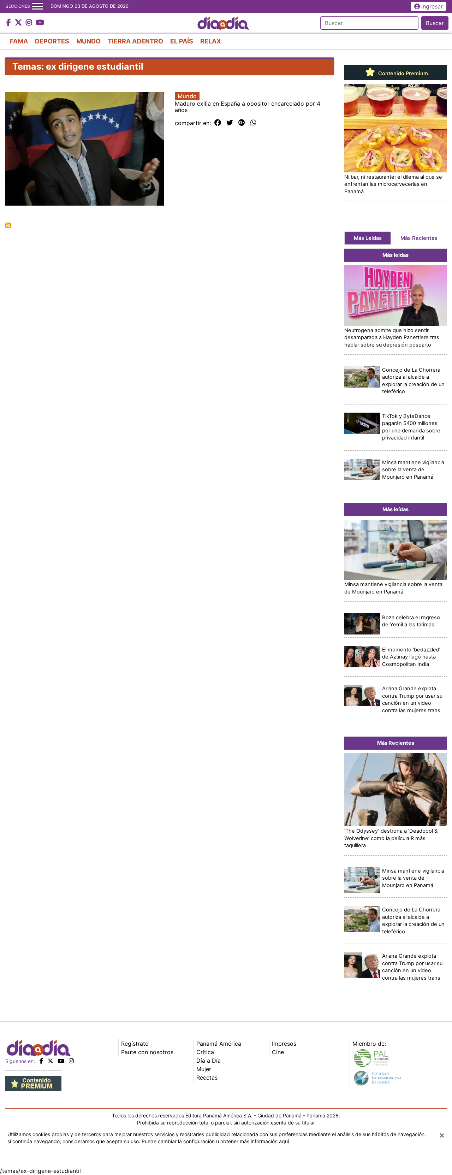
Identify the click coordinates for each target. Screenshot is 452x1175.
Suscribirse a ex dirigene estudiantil (8, 225)
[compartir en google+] (242, 122)
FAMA (19, 41)
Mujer (203, 1069)
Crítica (205, 1052)
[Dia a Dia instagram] (30, 22)
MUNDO (88, 41)
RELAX (210, 41)
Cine (278, 1052)
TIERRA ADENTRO (135, 41)
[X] (50, 1060)
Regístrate (134, 1043)
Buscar (435, 22)
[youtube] (61, 1060)
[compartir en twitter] (230, 122)
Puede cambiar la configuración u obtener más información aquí (215, 1141)
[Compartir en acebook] (218, 122)
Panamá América (218, 1043)
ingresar (432, 6)
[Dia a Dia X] (19, 22)
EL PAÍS (181, 41)
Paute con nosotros (147, 1052)
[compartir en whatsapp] (253, 122)
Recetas (207, 1077)
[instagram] (71, 1060)
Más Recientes (419, 238)
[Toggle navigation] (37, 6)
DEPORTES (52, 41)
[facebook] (41, 1060)
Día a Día (208, 1060)
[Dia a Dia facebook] (9, 22)
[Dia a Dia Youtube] (40, 22)
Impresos (284, 1043)
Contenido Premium (402, 73)
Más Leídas (368, 238)
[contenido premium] (33, 1082)
